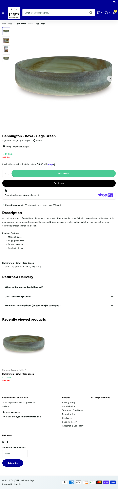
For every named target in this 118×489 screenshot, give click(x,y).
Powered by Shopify (11, 484)
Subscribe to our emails (14, 447)
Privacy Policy (68, 402)
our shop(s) (24, 146)
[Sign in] (107, 12)
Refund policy (68, 414)
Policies (66, 397)
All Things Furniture (100, 397)
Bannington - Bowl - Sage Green (18, 374)
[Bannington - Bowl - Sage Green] (24, 345)
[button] (9, 170)
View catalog (4, 12)
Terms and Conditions (72, 410)
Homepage (7, 24)
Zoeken (91, 12)
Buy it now (59, 183)
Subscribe (12, 463)
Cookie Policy (68, 406)
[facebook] (7, 442)
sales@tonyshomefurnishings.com (23, 416)
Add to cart (63, 173)
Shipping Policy (69, 422)
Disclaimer (67, 418)
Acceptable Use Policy (72, 425)
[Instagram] (3, 442)
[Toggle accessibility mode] (114, 2)
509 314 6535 (13, 412)
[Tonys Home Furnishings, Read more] (99, 12)
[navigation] (6, 31)
